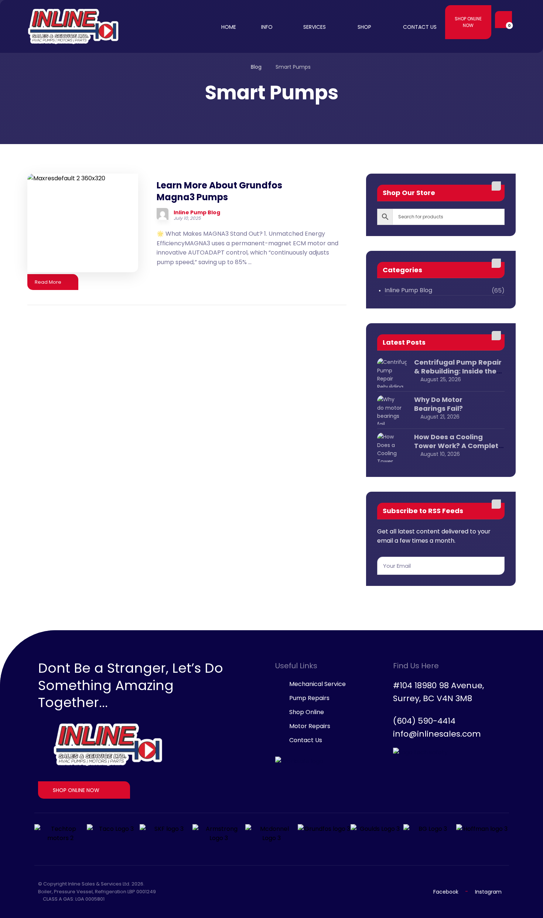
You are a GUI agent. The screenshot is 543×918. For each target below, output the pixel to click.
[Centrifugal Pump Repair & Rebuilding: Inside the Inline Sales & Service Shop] (392, 373)
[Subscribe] (495, 565)
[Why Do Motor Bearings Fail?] (392, 410)
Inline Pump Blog (197, 212)
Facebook (445, 891)
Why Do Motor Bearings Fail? (438, 404)
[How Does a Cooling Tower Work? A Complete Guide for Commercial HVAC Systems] (392, 447)
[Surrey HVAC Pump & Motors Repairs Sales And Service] (73, 26)
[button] (501, 19)
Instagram (488, 891)
